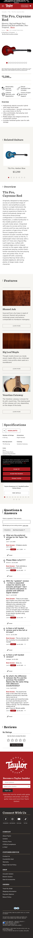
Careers (5, 838)
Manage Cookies (16, 478)
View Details (16, 493)
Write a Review (16, 745)
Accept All (16, 469)
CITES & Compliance (9, 844)
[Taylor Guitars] (9, 6)
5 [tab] (19, 177)
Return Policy (7, 897)
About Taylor (7, 836)
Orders (6, 884)
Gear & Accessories (9, 879)
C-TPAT (5, 847)
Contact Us (6, 856)
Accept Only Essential (16, 473)
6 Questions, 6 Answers (8, 32)
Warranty (6, 862)
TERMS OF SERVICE (8, 921)
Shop (5, 870)
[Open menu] (2, 6)
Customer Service (11, 852)
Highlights (12, 431)
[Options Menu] (25, 549)
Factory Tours (7, 841)
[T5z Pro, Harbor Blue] (17, 154)
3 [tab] (14, 177)
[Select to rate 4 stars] (20, 740)
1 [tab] (9, 177)
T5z (9, 12)
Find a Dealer (25, 6)
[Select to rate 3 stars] (16, 740)
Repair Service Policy (9, 864)
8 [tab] (23, 497)
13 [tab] (19, 499)
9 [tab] (26, 497)
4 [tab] (16, 177)
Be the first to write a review (10, 34)
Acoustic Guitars (8, 874)
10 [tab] (28, 497)
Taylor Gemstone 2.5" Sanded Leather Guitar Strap (16, 487)
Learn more (25, 525)
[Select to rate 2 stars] (12, 740)
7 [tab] (24, 177)
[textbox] (16, 522)
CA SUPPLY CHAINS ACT (9, 924)
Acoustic (4, 12)
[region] (16, 469)
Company (7, 832)
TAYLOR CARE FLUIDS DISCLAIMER (12, 925)
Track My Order (8, 888)
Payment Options (8, 894)
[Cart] (30, 6)
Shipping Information (9, 891)
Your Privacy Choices (12, 922)
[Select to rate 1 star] (8, 740)
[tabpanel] (16, 50)
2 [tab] (11, 177)
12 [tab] (28, 64)
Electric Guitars (7, 876)
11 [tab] (14, 499)
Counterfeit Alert (8, 859)
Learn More (16, 326)
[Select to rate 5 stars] (24, 740)
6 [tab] (22, 177)
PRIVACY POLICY (19, 921)
